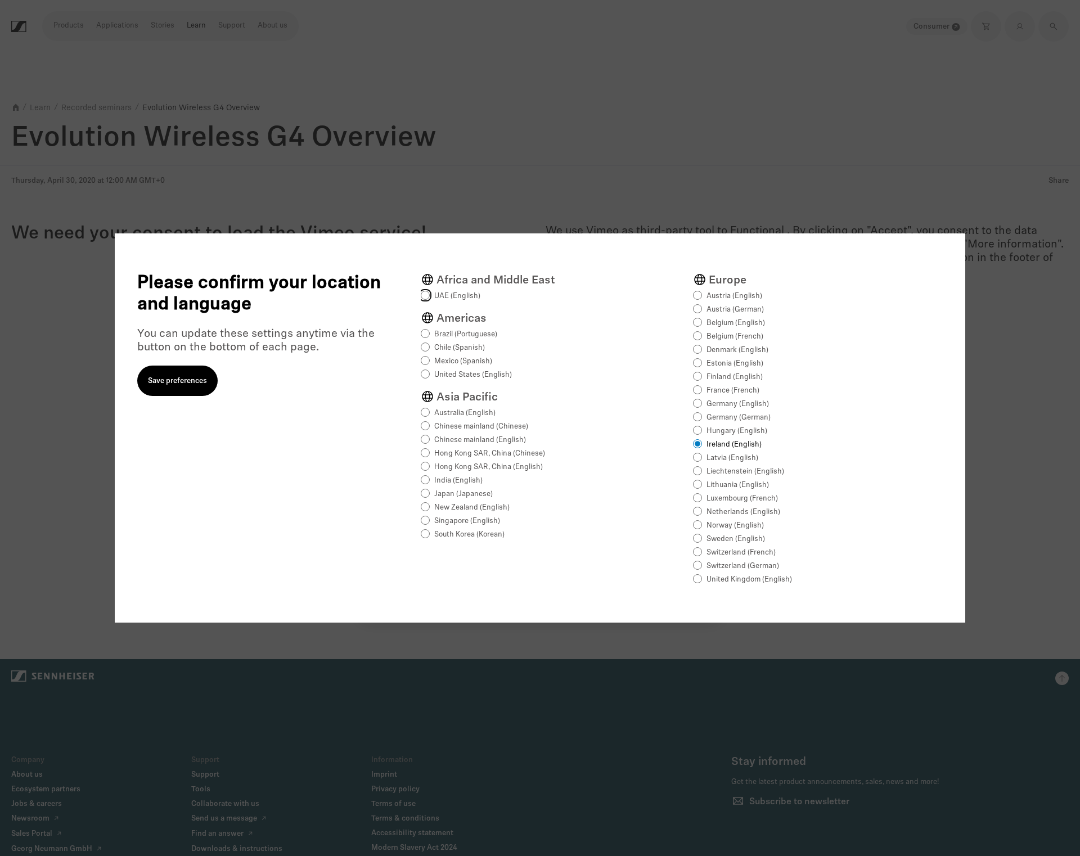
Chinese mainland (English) (480, 440)
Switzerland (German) (742, 566)
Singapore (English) (467, 521)
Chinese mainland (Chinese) (481, 426)
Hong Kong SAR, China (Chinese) (489, 453)
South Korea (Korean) (469, 534)
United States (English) (473, 375)
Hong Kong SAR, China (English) (488, 467)
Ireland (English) (734, 444)
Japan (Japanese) (463, 494)
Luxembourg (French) (742, 498)
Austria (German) (735, 309)
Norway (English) (735, 525)
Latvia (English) (732, 458)
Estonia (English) (734, 363)
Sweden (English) (735, 539)
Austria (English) (734, 296)
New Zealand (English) (472, 507)
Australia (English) (465, 413)
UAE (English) (457, 296)
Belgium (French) (734, 336)
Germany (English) (737, 404)
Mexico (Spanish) (463, 361)
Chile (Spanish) (459, 348)
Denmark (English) (737, 350)
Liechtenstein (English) (745, 471)
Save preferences (177, 381)
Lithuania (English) (737, 485)
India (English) (458, 480)
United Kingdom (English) (749, 579)
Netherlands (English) (743, 512)
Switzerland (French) (741, 552)
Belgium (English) (735, 323)
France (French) (732, 390)
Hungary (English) (736, 431)
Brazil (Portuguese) (465, 334)
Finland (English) (734, 377)
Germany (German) (738, 417)
